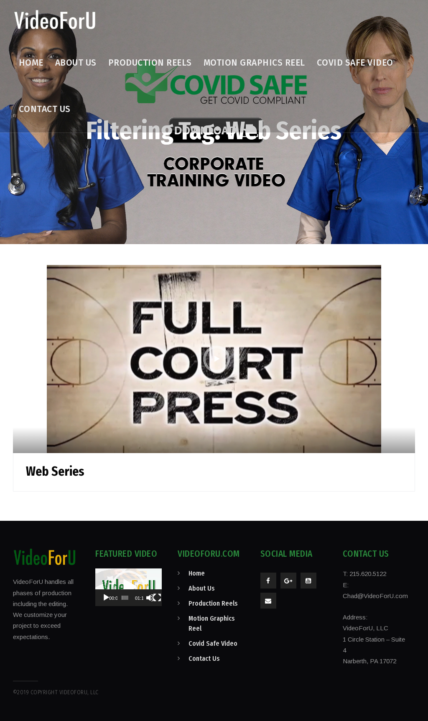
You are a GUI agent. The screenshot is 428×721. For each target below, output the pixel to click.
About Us (202, 588)
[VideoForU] (55, 20)
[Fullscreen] (157, 598)
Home (197, 573)
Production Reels (213, 603)
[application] (128, 587)
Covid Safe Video (213, 643)
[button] (128, 587)
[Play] (106, 598)
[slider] (125, 598)
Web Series (55, 471)
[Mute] (150, 598)
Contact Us (204, 658)
